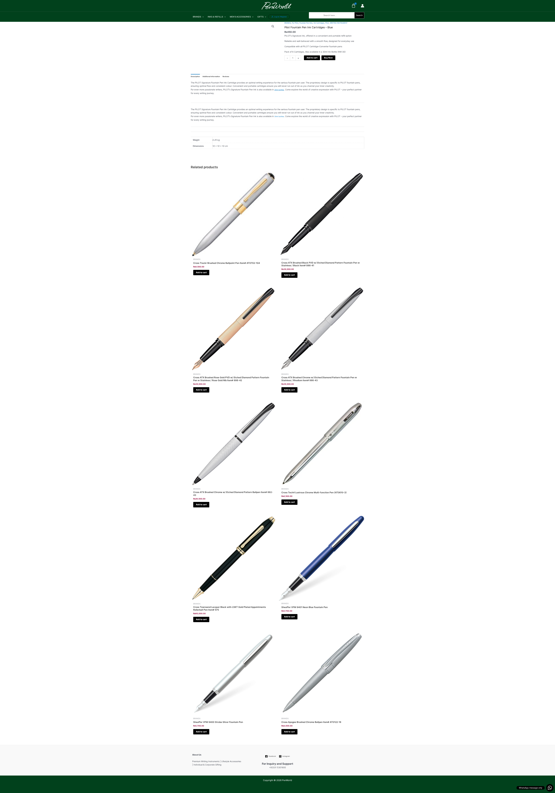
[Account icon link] (362, 6)
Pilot (327, 23)
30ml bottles (279, 90)
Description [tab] (195, 76)
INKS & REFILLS (215, 17)
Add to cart (312, 57)
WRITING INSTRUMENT (338, 23)
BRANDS (197, 17)
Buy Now (328, 57)
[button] (336, 20)
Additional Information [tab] (211, 76)
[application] (202, 17)
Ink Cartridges (319, 23)
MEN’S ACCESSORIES (240, 17)
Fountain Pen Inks (305, 23)
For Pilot (295, 23)
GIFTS (260, 17)
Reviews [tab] (226, 76)
